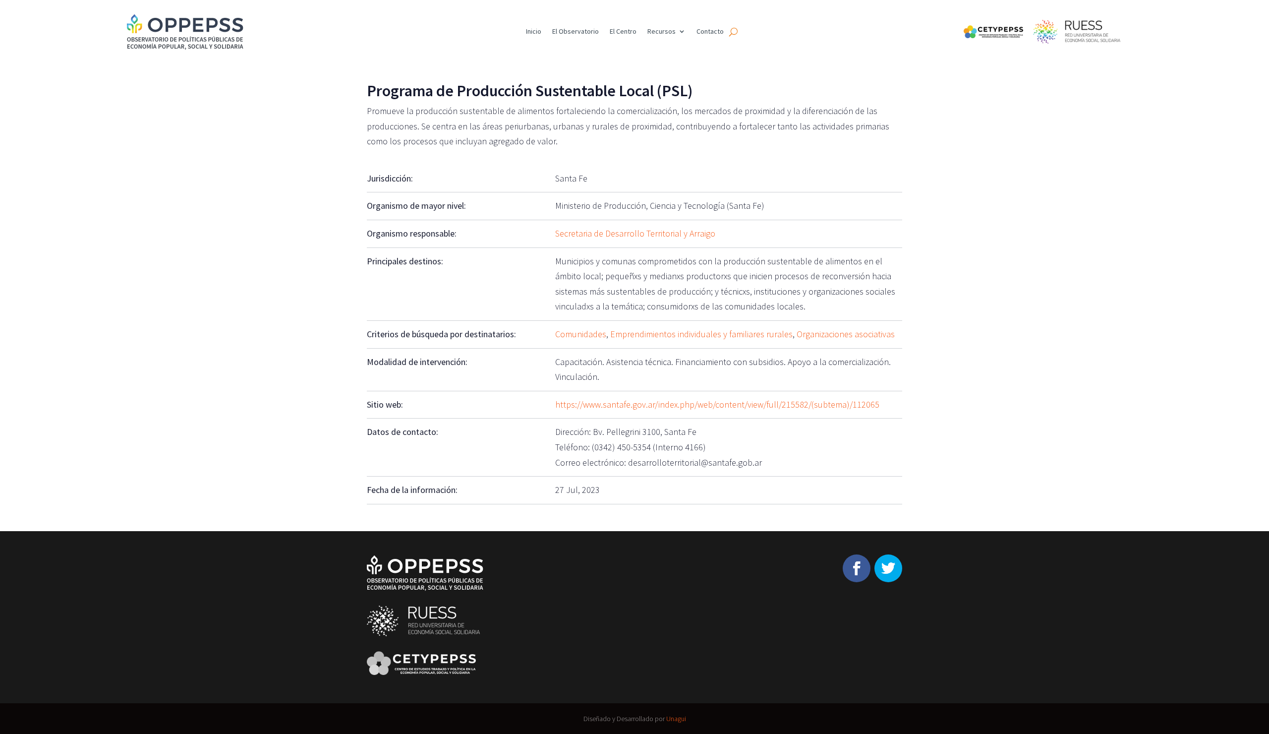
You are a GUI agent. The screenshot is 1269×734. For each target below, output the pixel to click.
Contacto (710, 32)
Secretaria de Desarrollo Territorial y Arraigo (635, 233)
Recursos (661, 32)
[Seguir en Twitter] (888, 568)
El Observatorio (575, 32)
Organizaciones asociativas (846, 334)
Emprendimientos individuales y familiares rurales (701, 334)
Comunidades (580, 334)
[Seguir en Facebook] (856, 568)
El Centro (623, 32)
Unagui (676, 718)
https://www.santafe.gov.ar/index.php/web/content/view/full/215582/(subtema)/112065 (717, 404)
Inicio (533, 32)
